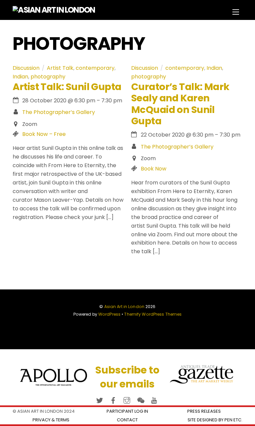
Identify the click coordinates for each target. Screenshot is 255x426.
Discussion (26, 68)
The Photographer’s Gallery (58, 112)
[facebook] (113, 399)
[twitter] (99, 399)
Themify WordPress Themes (153, 314)
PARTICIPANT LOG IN (127, 411)
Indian (20, 76)
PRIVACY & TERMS (51, 420)
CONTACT (127, 420)
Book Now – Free (44, 134)
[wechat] (140, 399)
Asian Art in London (124, 306)
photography (48, 76)
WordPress (109, 314)
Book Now (153, 168)
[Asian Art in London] (54, 9)
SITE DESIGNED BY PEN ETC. (215, 420)
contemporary (95, 68)
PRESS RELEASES (204, 411)
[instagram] (126, 399)
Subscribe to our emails (127, 377)
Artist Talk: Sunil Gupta (67, 86)
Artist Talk (60, 68)
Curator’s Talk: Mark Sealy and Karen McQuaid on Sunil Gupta (180, 104)
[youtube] (154, 399)
